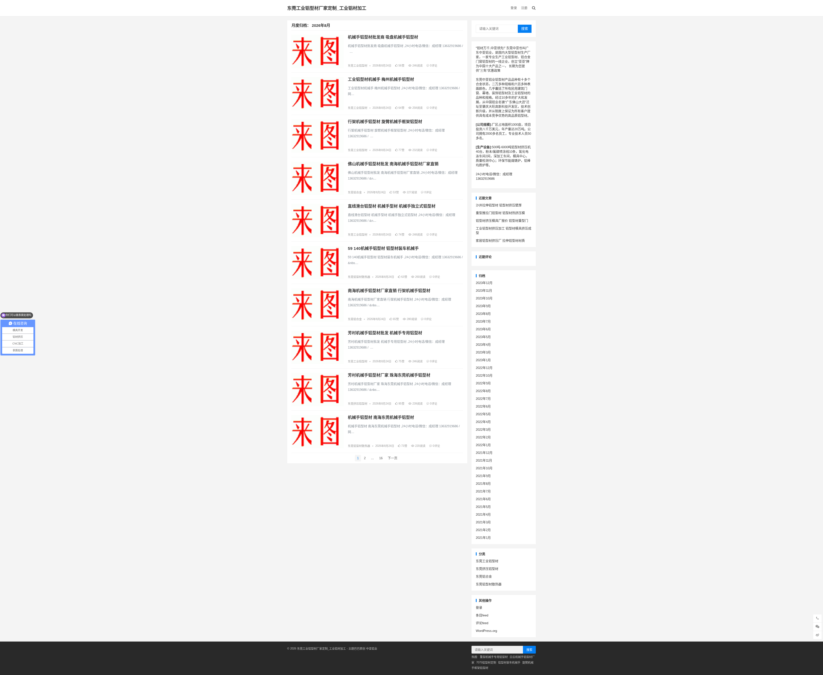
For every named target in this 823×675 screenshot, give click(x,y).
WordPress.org (486, 631)
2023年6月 (483, 329)
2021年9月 (483, 476)
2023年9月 (483, 306)
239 (417, 403)
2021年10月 (484, 468)
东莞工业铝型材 (357, 65)
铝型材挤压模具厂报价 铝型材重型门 (502, 220)
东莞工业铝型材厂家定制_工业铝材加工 (326, 8)
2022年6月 (483, 406)
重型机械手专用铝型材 (494, 656)
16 (381, 458)
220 (419, 445)
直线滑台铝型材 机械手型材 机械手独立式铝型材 (392, 206)
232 (417, 150)
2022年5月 (483, 414)
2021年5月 (483, 507)
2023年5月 (483, 337)
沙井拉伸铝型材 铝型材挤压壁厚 (499, 205)
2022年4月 (483, 422)
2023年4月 (483, 344)
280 (411, 319)
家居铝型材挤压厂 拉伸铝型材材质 (500, 240)
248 (417, 234)
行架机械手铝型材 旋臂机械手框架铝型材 (385, 121)
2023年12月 (484, 283)
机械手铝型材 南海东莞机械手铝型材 (381, 417)
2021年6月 (483, 499)
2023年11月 (484, 290)
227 (411, 192)
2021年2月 (483, 530)
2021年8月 (483, 483)
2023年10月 (484, 298)
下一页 (392, 458)
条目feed (482, 615)
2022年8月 (483, 391)
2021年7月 (483, 491)
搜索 (524, 28)
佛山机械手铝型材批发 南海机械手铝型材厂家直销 (393, 164)
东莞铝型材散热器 (359, 276)
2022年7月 (483, 398)
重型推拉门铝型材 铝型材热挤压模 (500, 213)
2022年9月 (483, 383)
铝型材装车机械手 (509, 662)
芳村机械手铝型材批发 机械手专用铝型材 (385, 333)
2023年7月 (483, 321)
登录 (514, 8)
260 (419, 276)
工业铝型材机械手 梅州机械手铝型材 (381, 79)
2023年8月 (483, 314)
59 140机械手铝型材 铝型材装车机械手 (383, 248)
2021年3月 (483, 522)
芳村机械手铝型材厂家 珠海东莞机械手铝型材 (389, 375)
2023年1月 (483, 360)
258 (417, 107)
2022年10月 (484, 375)
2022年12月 (484, 368)
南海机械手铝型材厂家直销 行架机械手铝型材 (389, 290)
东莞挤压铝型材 (357, 403)
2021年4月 (483, 514)
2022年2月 (483, 437)
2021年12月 (484, 453)
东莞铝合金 (355, 192)
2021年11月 (484, 460)
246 (417, 65)
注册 (524, 8)
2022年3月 (483, 429)
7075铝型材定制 (486, 662)
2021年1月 (483, 537)
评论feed (482, 623)
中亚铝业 (371, 648)
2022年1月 (483, 445)
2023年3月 (483, 352)
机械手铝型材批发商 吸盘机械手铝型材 (383, 37)
